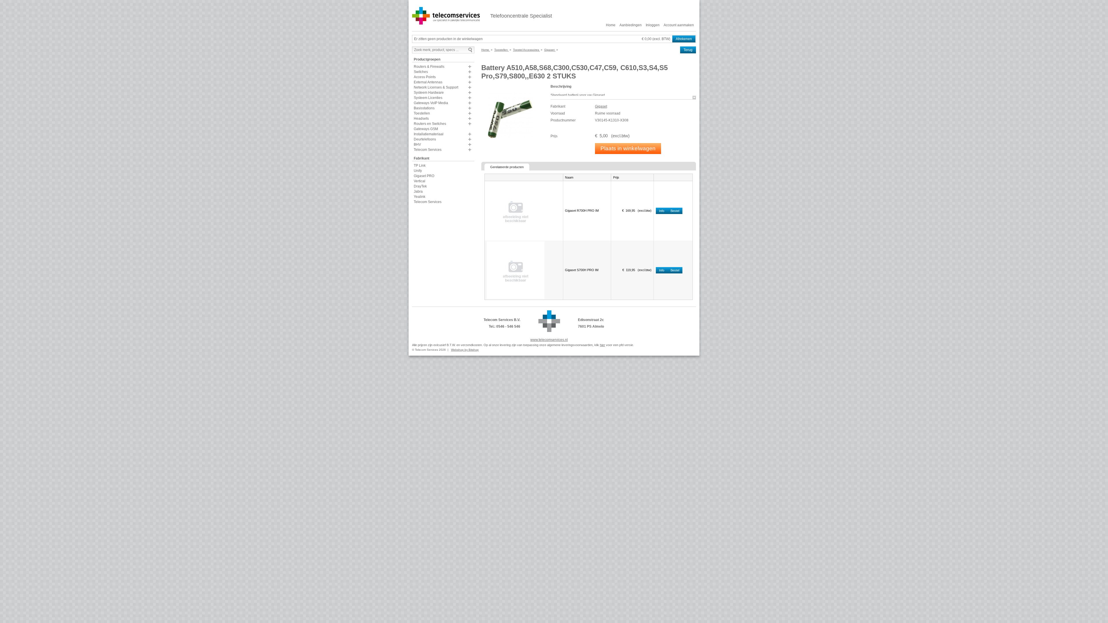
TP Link (420, 166)
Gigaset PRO (424, 176)
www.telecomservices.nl (549, 340)
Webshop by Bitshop (465, 349)
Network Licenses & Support (436, 87)
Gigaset (601, 106)
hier (602, 345)
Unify (418, 171)
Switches (421, 72)
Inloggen (653, 25)
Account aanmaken (679, 25)
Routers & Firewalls (429, 67)
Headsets (421, 119)
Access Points (425, 77)
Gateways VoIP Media (431, 103)
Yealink (419, 197)
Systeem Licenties (428, 98)
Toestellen (422, 113)
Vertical (419, 181)
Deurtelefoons (425, 139)
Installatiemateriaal (428, 134)
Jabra (418, 191)
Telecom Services (427, 150)
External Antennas (428, 82)
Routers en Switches (430, 124)
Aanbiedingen (630, 25)
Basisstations (424, 108)
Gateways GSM (426, 129)
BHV (417, 144)
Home (610, 25)
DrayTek (420, 186)
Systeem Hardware (429, 93)
